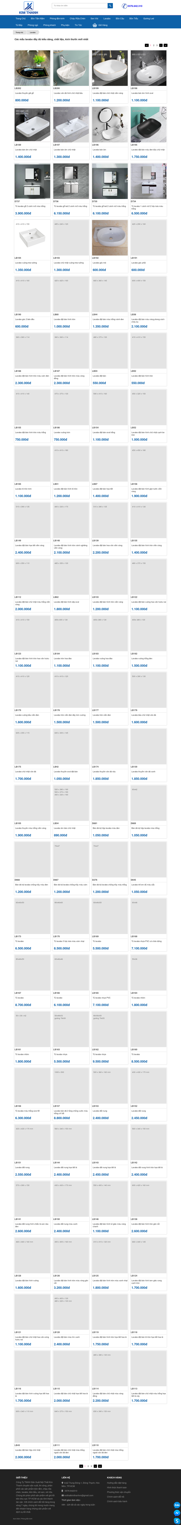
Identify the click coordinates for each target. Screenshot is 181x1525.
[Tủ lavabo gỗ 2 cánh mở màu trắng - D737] (32, 181)
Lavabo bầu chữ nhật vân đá (143, 715)
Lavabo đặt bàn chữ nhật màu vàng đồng (108, 1394)
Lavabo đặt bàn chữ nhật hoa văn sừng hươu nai (32, 1338)
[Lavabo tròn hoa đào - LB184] (71, 633)
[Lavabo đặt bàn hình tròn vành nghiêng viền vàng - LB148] (71, 520)
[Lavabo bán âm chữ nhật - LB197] (71, 124)
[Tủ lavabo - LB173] (32, 916)
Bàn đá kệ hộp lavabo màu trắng (145, 828)
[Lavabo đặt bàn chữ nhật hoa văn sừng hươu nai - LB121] (32, 1312)
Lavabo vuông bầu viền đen (27, 715)
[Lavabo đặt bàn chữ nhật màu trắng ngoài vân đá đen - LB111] (71, 1425)
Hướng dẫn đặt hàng (116, 1482)
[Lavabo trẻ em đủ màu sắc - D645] (148, 859)
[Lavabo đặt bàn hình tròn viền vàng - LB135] (148, 520)
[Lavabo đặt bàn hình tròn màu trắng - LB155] (32, 407)
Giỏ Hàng (102, 25)
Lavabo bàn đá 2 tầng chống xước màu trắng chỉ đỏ (71, 1111)
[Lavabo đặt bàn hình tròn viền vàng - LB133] (110, 577)
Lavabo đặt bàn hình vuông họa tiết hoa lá (32, 1394)
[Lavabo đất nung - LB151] (32, 1142)
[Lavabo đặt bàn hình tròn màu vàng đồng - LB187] (71, 351)
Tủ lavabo (19, 941)
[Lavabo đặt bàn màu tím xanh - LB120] (71, 1312)
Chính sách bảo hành (117, 1501)
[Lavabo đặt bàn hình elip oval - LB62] (71, 577)
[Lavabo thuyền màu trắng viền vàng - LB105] (32, 803)
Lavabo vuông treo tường (26, 262)
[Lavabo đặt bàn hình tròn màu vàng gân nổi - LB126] (71, 1255)
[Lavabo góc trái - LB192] (110, 238)
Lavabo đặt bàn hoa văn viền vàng (107, 545)
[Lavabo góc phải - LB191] (148, 238)
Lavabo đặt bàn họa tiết (103, 488)
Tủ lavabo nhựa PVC (102, 997)
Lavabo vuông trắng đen (141, 658)
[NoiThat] (32, 14)
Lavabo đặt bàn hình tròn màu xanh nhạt (110, 1280)
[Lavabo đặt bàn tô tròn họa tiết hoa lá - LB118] (148, 1312)
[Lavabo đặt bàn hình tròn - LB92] (148, 351)
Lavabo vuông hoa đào (102, 658)
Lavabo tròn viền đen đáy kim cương (69, 715)
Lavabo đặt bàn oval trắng (104, 432)
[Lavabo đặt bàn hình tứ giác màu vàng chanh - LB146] (110, 1199)
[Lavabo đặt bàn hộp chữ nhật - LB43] (32, 1425)
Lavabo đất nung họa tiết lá (65, 1167)
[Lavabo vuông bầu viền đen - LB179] (32, 690)
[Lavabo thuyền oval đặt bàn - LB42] (71, 746)
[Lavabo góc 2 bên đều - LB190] (32, 294)
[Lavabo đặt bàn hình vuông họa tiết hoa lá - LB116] (32, 1368)
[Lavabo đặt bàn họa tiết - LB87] (110, 464)
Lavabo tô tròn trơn (23, 488)
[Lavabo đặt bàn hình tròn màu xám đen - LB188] (32, 351)
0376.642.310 (135, 6)
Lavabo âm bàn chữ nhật (64, 828)
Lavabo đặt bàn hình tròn (64, 319)
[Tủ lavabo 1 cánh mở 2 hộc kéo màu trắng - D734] (148, 181)
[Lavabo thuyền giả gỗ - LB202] (32, 68)
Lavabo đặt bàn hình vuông (27, 1280)
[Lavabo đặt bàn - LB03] (110, 351)
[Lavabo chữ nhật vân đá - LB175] (32, 746)
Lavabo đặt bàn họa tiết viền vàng (29, 545)
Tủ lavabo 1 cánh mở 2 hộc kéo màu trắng (147, 207)
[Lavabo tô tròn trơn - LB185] (32, 464)
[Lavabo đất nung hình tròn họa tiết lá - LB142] (148, 1142)
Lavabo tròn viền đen (102, 715)
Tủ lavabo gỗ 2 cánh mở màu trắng (30, 206)
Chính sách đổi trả (115, 1496)
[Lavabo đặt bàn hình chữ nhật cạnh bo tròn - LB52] (148, 407)
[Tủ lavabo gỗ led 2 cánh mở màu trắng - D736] (71, 181)
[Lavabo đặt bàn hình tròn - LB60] (71, 294)
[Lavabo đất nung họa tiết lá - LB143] (110, 1142)
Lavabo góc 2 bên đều (24, 319)
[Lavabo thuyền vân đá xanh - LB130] (148, 746)
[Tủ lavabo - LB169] (110, 916)
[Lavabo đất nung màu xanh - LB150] (71, 1199)
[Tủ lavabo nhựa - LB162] (110, 1029)
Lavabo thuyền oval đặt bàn (66, 771)
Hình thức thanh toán (117, 1487)
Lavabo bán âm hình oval (142, 93)
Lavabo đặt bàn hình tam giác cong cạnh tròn (146, 1281)
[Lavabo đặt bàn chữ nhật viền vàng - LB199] (110, 68)
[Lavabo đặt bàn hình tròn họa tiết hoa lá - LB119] (110, 1312)
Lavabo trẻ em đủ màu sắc (143, 884)
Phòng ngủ (33, 25)
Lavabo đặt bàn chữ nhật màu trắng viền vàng (32, 603)
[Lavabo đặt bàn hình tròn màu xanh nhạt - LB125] (110, 1255)
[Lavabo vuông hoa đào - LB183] (110, 633)
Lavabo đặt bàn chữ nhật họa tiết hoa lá (71, 1393)
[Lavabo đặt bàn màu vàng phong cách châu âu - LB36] (148, 294)
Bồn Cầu (120, 18)
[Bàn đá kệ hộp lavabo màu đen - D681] (110, 803)
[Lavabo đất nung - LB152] (148, 1086)
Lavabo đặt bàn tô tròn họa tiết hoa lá (147, 1337)
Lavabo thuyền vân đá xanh (143, 771)
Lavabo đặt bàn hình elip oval (66, 602)
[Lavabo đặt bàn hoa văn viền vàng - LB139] (110, 520)
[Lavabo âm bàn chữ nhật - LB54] (71, 803)
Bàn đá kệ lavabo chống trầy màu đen (31, 884)
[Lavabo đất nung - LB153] (110, 1086)
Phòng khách (49, 25)
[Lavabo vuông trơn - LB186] (71, 407)
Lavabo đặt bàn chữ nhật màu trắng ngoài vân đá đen (69, 1451)
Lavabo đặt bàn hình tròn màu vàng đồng (69, 376)
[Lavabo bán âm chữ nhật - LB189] (32, 124)
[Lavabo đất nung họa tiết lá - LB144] (71, 1142)
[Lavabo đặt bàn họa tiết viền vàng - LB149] (32, 520)
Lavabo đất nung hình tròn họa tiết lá (147, 1167)
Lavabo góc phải (138, 262)
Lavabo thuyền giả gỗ (24, 93)
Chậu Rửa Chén (77, 18)
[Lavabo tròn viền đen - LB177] (110, 690)
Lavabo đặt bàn (99, 375)
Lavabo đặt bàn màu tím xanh (67, 1337)
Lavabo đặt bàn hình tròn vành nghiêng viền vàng (70, 546)
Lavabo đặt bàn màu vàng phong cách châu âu (147, 320)
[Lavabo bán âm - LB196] (110, 124)
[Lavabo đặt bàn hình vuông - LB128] (32, 1255)
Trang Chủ (21, 18)
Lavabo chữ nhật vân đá (25, 771)
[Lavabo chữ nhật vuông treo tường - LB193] (71, 238)
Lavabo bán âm (99, 149)
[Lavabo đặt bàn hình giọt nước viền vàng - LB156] (148, 464)
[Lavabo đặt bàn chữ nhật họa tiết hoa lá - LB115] (71, 1368)
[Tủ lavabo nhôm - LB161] (32, 1029)
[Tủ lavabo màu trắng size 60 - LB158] (32, 1086)
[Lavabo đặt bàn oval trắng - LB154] (110, 407)
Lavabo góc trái (99, 262)
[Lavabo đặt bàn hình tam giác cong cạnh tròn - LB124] (148, 1255)
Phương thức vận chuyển (119, 1492)
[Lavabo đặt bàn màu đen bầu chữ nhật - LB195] (148, 124)
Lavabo (107, 18)
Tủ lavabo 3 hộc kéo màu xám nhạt (69, 941)
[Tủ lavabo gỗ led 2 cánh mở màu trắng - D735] (110, 181)
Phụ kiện (65, 25)
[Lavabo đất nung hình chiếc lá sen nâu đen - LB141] (32, 1199)
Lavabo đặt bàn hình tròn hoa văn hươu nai (32, 659)
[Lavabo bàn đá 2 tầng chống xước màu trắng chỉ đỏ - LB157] (71, 1086)
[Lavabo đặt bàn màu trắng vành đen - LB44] (110, 294)
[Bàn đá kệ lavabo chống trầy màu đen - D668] (32, 859)
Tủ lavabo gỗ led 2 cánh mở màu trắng (70, 206)
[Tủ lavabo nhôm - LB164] (148, 973)
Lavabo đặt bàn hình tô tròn (65, 488)
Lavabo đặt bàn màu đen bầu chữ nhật (148, 149)
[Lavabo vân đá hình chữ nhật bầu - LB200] (71, 68)
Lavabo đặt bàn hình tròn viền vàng (146, 545)
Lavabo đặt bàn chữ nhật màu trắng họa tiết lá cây (148, 1394)
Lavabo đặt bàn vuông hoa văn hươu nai (148, 602)
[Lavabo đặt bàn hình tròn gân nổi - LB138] (148, 1199)
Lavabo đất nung (100, 1110)
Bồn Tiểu (133, 18)
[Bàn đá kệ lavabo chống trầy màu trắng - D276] (110, 859)
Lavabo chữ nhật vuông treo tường (69, 262)
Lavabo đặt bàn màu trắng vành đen (108, 319)
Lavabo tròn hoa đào (63, 658)
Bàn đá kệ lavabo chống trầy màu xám (70, 884)
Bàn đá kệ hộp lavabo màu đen (106, 828)
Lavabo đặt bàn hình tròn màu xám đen (32, 375)
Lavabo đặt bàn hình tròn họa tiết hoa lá (110, 1337)
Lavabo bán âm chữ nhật (26, 149)
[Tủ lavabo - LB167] (32, 973)
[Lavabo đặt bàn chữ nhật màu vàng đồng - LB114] (110, 1368)
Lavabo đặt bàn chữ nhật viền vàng (108, 93)
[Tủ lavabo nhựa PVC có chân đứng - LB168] (148, 916)
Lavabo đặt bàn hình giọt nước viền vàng (146, 489)
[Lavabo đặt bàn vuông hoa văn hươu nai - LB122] (148, 577)
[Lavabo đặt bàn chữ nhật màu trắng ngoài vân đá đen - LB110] (110, 1425)
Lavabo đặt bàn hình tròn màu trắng (30, 432)
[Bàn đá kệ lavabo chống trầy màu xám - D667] (71, 859)
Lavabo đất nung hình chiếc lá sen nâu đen (31, 1225)
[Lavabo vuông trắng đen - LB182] (148, 633)
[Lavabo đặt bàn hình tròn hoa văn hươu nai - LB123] (32, 633)
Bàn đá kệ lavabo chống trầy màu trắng (110, 884)
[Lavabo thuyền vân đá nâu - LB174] (110, 746)
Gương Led (148, 18)
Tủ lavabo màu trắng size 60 (27, 1110)
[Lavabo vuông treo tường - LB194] (32, 238)
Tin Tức (78, 25)
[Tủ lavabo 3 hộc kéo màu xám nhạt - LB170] (71, 916)
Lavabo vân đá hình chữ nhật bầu (68, 93)
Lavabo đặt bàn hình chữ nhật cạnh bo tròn (147, 433)
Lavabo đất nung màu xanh (65, 1224)
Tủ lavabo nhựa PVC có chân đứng (146, 941)
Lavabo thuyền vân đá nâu (104, 771)
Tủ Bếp (19, 25)
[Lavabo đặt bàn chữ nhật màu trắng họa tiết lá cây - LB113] (148, 1368)
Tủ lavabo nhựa (60, 1054)
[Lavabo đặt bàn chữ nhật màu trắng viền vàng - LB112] (32, 577)
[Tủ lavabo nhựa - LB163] (71, 1029)
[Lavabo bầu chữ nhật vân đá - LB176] (148, 690)
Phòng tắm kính (57, 18)
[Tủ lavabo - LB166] (71, 973)
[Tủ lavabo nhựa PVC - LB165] (110, 973)
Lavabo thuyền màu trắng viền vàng (30, 828)
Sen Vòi (94, 18)
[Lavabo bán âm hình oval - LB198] (148, 68)
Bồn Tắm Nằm (38, 18)
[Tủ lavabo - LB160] (148, 1029)
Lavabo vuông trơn (62, 432)
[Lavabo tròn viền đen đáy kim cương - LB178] (71, 690)
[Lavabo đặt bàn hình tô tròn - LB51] (71, 464)
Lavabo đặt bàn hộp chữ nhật (27, 1450)
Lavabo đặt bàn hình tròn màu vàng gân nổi (71, 1281)
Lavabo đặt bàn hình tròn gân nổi (145, 1224)
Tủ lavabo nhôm (138, 997)
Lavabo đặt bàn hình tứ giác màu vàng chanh (109, 1225)
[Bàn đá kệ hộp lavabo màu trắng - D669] (148, 803)
